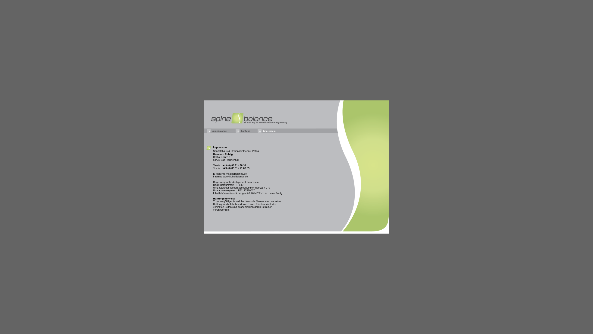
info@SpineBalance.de (234, 173)
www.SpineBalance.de (235, 176)
